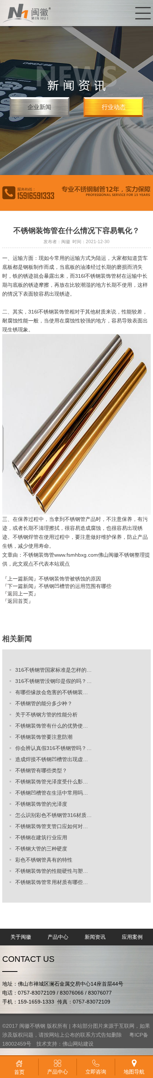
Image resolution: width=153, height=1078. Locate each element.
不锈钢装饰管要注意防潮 (43, 737)
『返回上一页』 (20, 594)
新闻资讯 (95, 937)
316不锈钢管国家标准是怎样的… (53, 670)
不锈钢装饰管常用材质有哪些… (51, 882)
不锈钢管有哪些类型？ (41, 770)
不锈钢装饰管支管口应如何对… (51, 826)
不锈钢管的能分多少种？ (43, 703)
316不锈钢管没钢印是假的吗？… (53, 681)
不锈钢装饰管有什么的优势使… (51, 726)
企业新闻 (39, 107)
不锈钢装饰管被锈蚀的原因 (70, 579)
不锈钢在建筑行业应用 (41, 837)
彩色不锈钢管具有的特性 (43, 860)
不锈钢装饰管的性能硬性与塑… (51, 871)
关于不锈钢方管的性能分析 (46, 715)
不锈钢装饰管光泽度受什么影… (51, 782)
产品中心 (58, 937)
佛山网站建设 (78, 1044)
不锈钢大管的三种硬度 (41, 849)
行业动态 (114, 107)
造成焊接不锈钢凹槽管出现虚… (51, 759)
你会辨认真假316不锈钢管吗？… (53, 748)
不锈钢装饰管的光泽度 (41, 804)
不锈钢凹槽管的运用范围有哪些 (75, 586)
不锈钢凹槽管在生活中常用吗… (51, 793)
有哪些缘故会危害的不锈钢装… (51, 692)
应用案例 (132, 937)
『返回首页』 (17, 601)
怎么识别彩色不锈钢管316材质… (53, 815)
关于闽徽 (20, 937)
